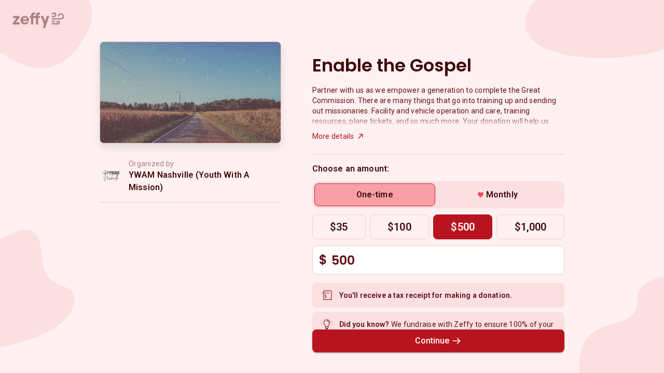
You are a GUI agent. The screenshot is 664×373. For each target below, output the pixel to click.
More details (333, 136)
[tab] (374, 194)
